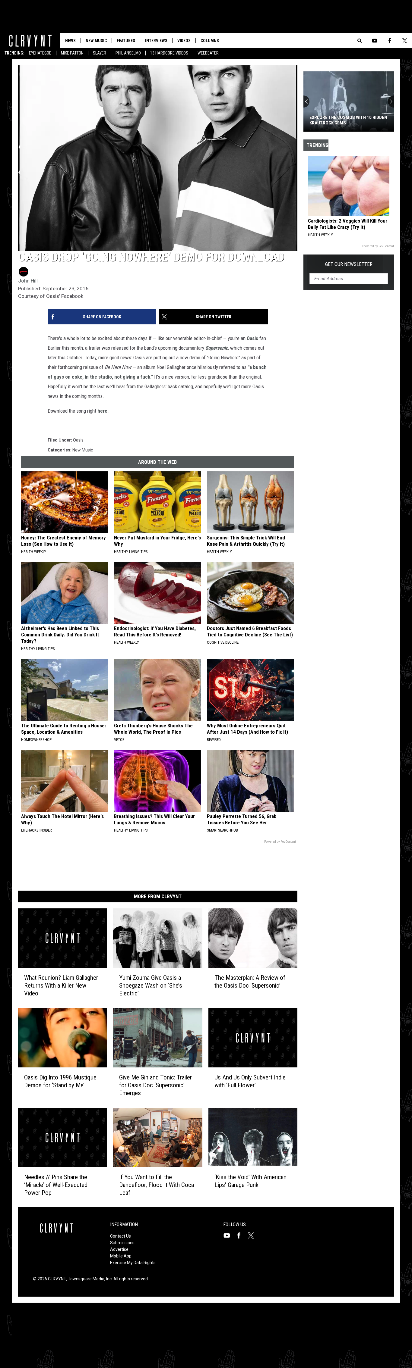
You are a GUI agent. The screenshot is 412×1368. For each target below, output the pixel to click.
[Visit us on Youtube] (229, 1235)
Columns (210, 40)
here (102, 411)
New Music (96, 40)
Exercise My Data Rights (133, 1262)
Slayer (99, 53)
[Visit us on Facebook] (241, 1235)
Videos (184, 40)
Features (126, 40)
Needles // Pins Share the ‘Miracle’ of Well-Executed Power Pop (55, 1184)
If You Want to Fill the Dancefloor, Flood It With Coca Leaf (156, 1184)
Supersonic (216, 348)
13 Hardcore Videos (169, 53)
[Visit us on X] (253, 1235)
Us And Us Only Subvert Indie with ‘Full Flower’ (250, 1081)
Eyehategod (40, 53)
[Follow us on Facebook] (389, 40)
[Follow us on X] (404, 40)
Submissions (122, 1242)
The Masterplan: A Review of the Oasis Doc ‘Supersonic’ (249, 981)
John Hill (28, 281)
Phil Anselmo (128, 53)
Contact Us (120, 1236)
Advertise (119, 1249)
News (70, 40)
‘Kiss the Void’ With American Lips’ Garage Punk (250, 1180)
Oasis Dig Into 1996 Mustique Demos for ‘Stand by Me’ (60, 1081)
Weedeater (208, 53)
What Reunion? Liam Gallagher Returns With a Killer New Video (61, 985)
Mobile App (121, 1256)
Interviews (156, 40)
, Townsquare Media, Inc (89, 1278)
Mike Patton (72, 53)
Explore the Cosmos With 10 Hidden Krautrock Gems (348, 120)
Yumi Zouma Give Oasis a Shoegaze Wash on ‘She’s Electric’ (150, 985)
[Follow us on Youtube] (374, 40)
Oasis (252, 338)
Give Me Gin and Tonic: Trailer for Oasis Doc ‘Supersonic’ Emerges (155, 1085)
